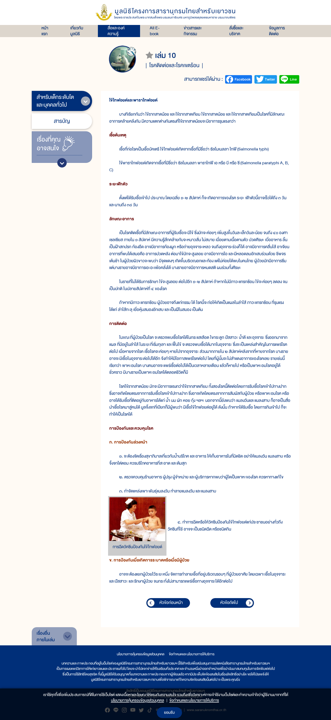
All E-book (155, 31)
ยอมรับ (169, 712)
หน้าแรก (44, 31)
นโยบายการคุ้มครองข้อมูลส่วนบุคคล (140, 654)
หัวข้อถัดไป (229, 602)
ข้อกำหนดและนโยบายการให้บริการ (191, 654)
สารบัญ (62, 121)
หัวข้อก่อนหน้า (171, 602)
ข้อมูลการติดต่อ (277, 31)
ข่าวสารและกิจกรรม (193, 31)
